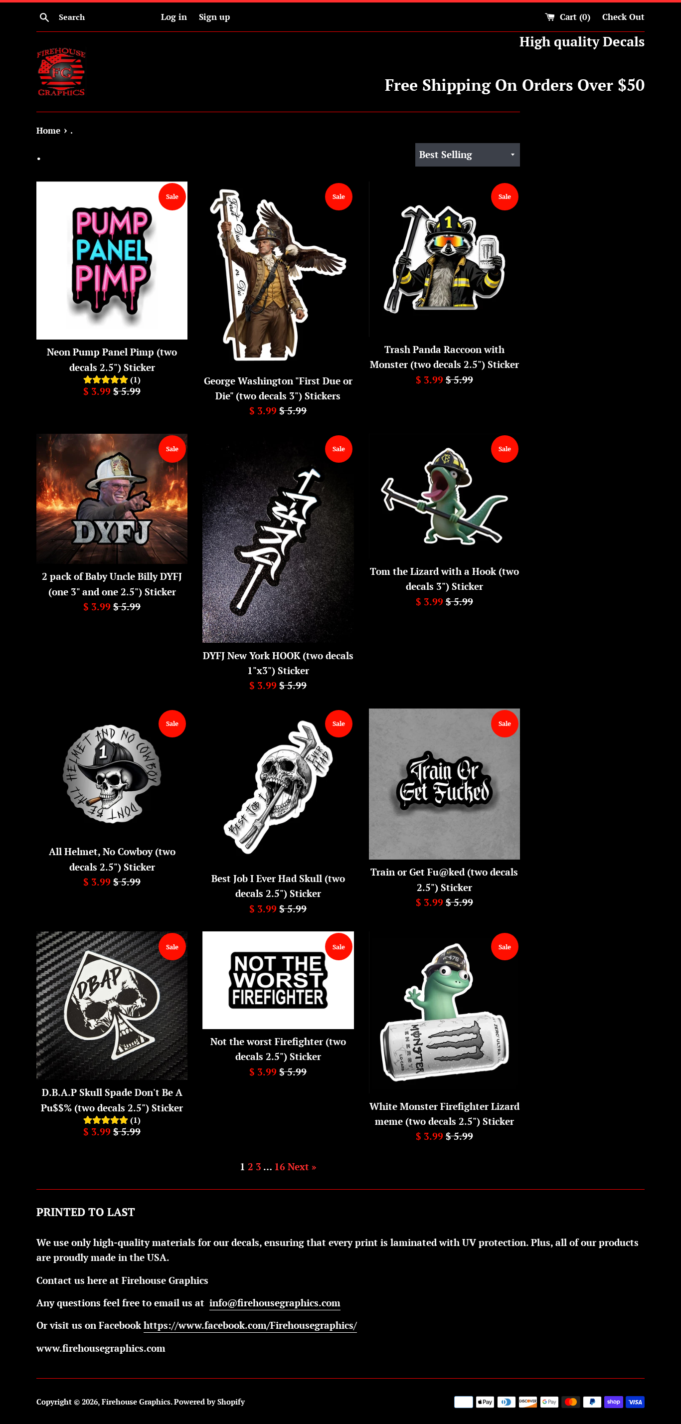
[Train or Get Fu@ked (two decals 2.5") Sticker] (444, 784)
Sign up (214, 16)
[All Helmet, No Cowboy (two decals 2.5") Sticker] (111, 774)
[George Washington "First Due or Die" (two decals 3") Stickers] (277, 274)
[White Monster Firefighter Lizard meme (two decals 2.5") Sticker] (444, 1012)
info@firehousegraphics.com (274, 1302)
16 (279, 1166)
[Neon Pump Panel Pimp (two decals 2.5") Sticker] (111, 260)
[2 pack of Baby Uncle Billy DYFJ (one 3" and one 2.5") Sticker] (111, 499)
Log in (174, 16)
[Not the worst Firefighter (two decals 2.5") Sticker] (277, 980)
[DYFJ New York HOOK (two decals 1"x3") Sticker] (277, 538)
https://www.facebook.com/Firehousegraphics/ (250, 1325)
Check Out (623, 16)
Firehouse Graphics (136, 1402)
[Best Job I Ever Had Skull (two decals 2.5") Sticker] (277, 787)
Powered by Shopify (209, 1402)
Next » (302, 1166)
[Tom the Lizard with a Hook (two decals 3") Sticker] (444, 496)
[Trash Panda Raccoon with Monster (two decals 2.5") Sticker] (444, 259)
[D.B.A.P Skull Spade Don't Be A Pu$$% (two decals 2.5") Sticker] (111, 1005)
